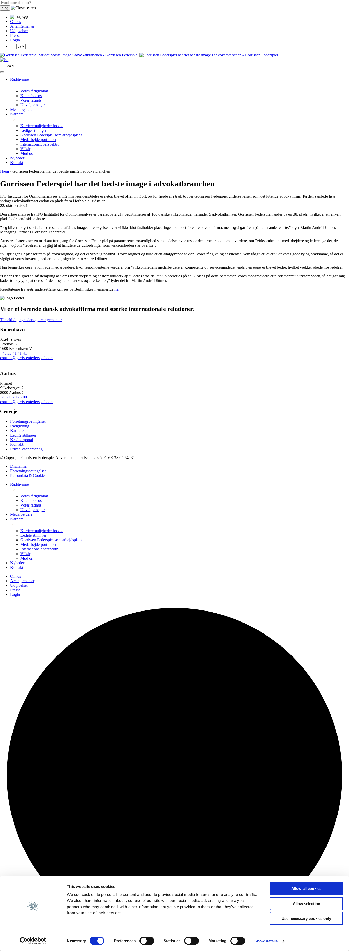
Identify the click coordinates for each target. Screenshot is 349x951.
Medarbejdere (21, 109)
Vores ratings (30, 100)
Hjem (4, 171)
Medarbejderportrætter (38, 139)
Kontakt (16, 162)
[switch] (146, 941)
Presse (15, 35)
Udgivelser (19, 31)
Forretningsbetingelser (28, 421)
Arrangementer (22, 26)
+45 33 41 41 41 (13, 353)
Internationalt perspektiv (39, 144)
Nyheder (17, 158)
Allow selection (306, 903)
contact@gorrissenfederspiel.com (26, 358)
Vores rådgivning (34, 91)
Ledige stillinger (33, 130)
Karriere (17, 114)
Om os (15, 21)
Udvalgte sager (32, 105)
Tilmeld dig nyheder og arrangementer (31, 320)
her (116, 289)
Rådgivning (19, 79)
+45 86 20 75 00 (13, 397)
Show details (266, 941)
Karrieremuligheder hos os (41, 126)
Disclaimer (19, 466)
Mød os (26, 153)
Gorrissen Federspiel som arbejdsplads (51, 135)
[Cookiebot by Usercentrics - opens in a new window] (33, 941)
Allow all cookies (306, 888)
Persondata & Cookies (28, 475)
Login (15, 40)
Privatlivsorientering (26, 449)
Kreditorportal (21, 440)
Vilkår (25, 149)
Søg (5, 8)
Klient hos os (31, 95)
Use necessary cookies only (306, 918)
